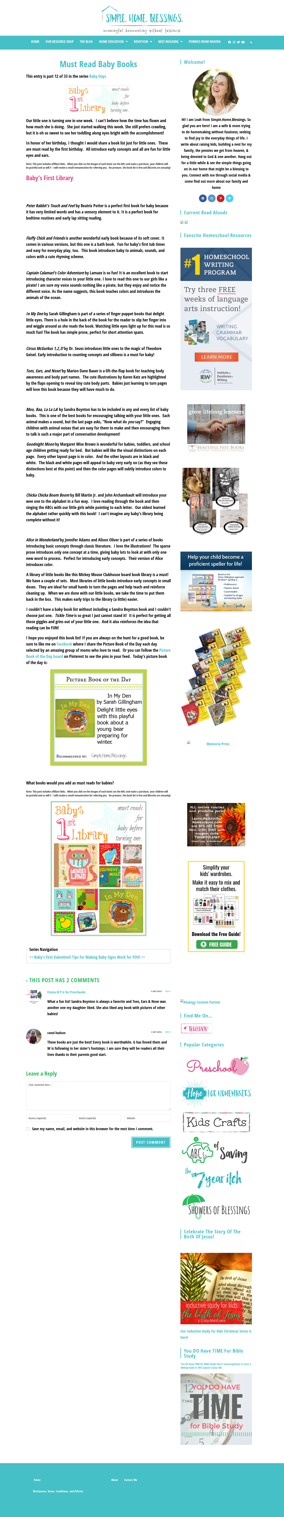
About (114, 1480)
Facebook (64, 644)
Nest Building (168, 41)
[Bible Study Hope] (216, 1408)
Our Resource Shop (60, 41)
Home (35, 41)
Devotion (141, 41)
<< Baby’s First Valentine (49, 957)
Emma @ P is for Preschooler (66, 992)
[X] (229, 198)
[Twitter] (238, 42)
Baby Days (97, 76)
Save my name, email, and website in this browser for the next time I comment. (92, 1128)
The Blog (86, 41)
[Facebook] (229, 42)
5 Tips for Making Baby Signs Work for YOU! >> (107, 957)
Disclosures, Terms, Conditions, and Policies (58, 1491)
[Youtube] (243, 42)
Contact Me (130, 1480)
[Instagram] (234, 42)
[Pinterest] (220, 198)
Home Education (111, 41)
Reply (168, 991)
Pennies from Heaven (204, 41)
